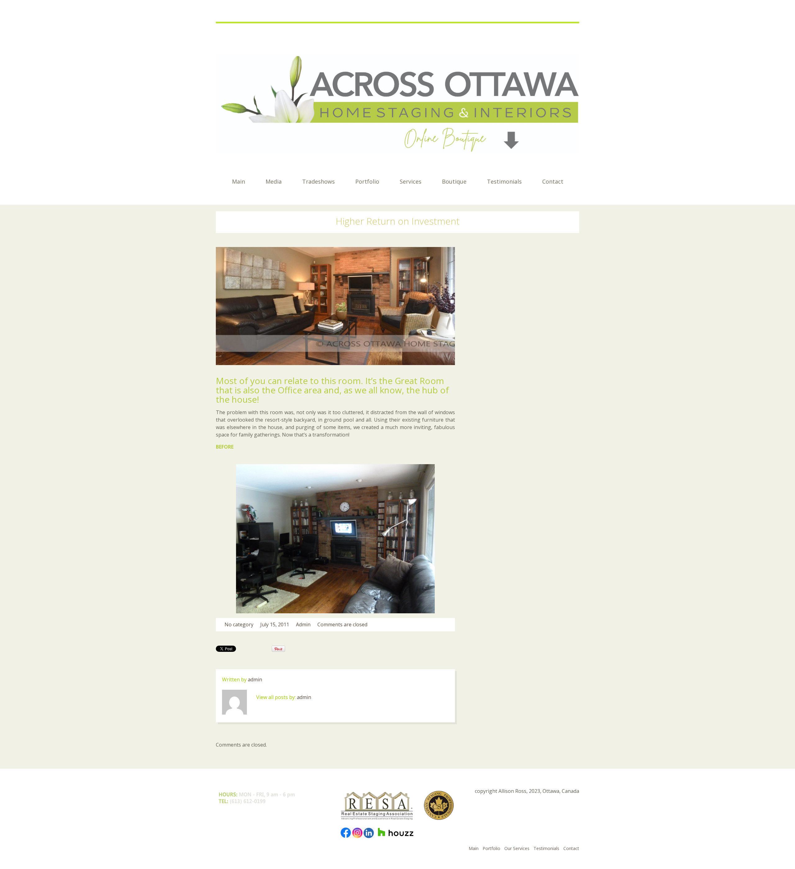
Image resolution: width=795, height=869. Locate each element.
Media (274, 181)
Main (238, 181)
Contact (552, 181)
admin (303, 624)
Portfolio (367, 181)
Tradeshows (318, 181)
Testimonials (504, 181)
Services (410, 181)
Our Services (516, 848)
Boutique (454, 181)
